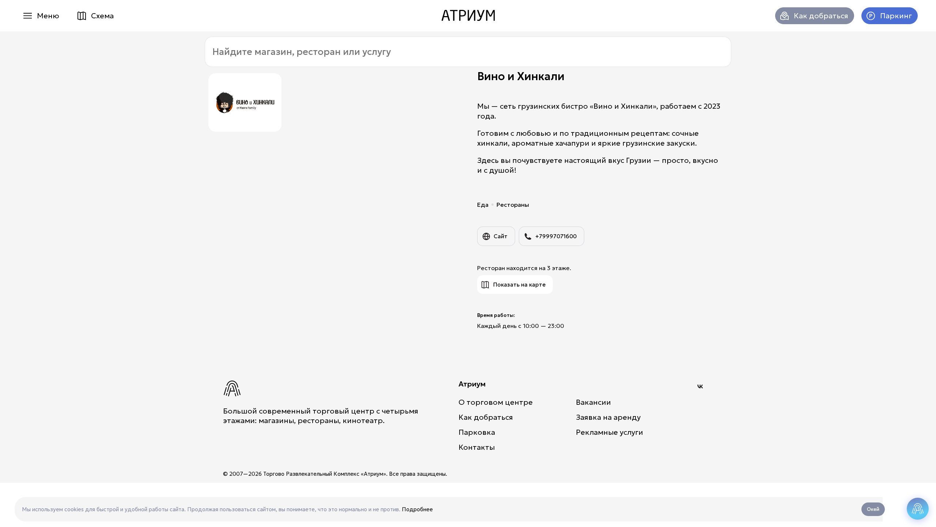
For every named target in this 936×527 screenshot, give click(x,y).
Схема (102, 15)
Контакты (476, 447)
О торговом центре (495, 402)
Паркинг (896, 15)
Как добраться (821, 15)
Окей (873, 509)
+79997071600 (556, 236)
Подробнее (417, 509)
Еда (482, 204)
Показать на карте (519, 284)
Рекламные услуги (609, 432)
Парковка (476, 432)
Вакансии (593, 402)
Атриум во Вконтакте (700, 386)
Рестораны (513, 204)
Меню (48, 15)
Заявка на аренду (608, 417)
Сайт (500, 236)
